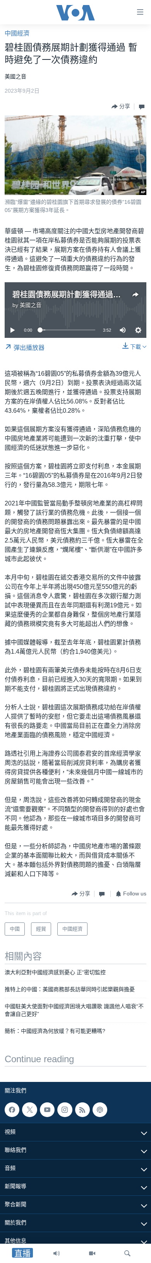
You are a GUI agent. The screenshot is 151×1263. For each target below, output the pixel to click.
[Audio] (56, 1253)
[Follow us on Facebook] (12, 1109)
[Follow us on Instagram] (64, 1109)
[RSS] (82, 1109)
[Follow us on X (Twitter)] (29, 1109)
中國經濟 (17, 33)
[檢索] (127, 1253)
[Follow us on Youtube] (47, 1109)
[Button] (121, 106)
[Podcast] (100, 1109)
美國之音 (30, 305)
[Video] (92, 1253)
